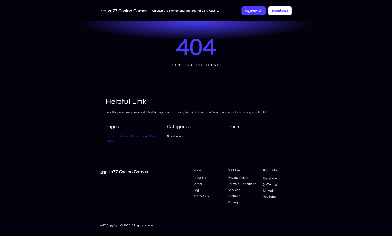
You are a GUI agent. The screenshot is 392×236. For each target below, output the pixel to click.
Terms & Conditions (242, 184)
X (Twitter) (270, 184)
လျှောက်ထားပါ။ (253, 10)
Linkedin (269, 190)
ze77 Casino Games (128, 10)
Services (234, 190)
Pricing (233, 202)
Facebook (270, 178)
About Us (199, 178)
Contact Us (200, 196)
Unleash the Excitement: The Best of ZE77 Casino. (185, 10)
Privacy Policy (238, 178)
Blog (195, 190)
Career (197, 184)
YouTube (269, 197)
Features (234, 196)
